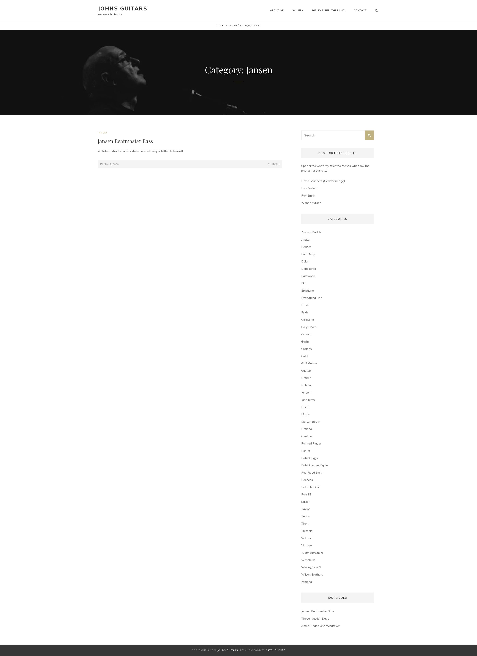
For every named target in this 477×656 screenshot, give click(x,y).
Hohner (306, 385)
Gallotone (307, 319)
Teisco (305, 516)
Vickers (306, 538)
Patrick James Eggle (314, 465)
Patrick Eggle (310, 458)
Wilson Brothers (312, 574)
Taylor (305, 509)
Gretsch (306, 349)
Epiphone (307, 290)
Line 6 (305, 407)
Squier (305, 501)
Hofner (306, 378)
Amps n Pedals (311, 232)
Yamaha (306, 582)
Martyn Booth (310, 421)
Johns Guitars (122, 8)
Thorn (305, 523)
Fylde (305, 312)
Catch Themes (275, 650)
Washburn (308, 560)
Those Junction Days (315, 618)
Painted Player (311, 443)
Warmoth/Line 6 (312, 552)
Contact (360, 10)
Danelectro (308, 269)
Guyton (306, 370)
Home (220, 25)
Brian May (308, 254)
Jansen (103, 132)
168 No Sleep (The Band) (328, 10)
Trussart (306, 531)
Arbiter (305, 239)
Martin (305, 414)
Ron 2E (306, 494)
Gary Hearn (309, 327)
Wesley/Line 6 (311, 567)
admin (275, 164)
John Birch (308, 400)
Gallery (297, 10)
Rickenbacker (310, 487)
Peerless (307, 480)
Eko (303, 283)
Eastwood (308, 276)
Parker (305, 451)
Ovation (306, 436)
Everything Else (311, 298)
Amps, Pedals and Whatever (320, 626)
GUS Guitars (309, 363)
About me (277, 10)
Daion (305, 261)
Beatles (306, 247)
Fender (306, 305)
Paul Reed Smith (312, 472)
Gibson (305, 334)
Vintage (306, 545)
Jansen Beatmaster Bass (125, 141)
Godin (305, 341)
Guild (304, 356)
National (306, 429)
